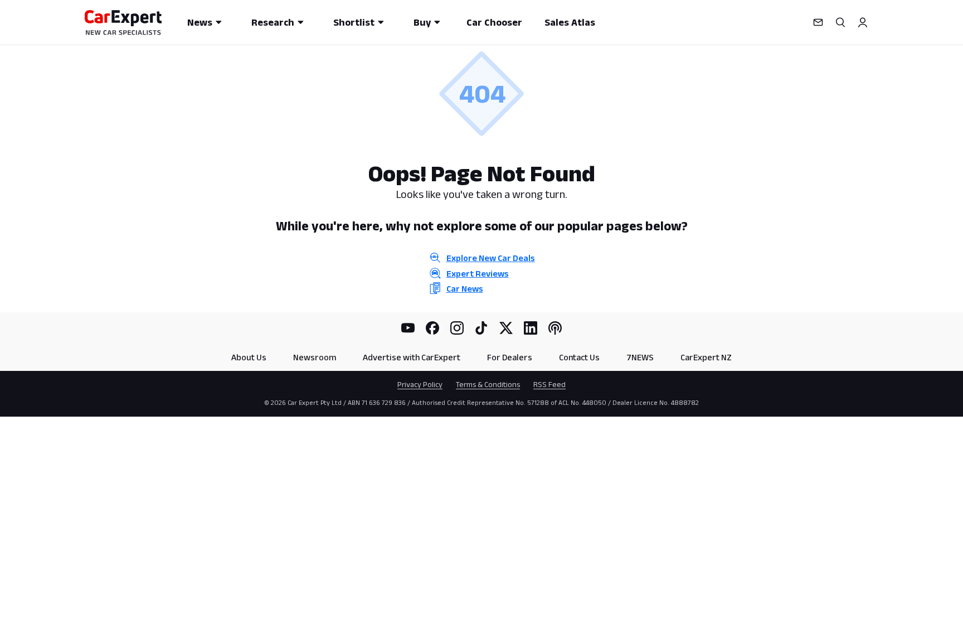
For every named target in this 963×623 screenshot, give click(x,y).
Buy (422, 22)
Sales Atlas (569, 22)
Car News (464, 288)
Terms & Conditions (488, 384)
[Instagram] (457, 328)
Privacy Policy (419, 384)
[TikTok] (481, 328)
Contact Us (579, 357)
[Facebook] (432, 328)
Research (272, 22)
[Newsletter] (818, 22)
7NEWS (640, 357)
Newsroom (314, 357)
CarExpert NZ (706, 357)
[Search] (840, 22)
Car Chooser (494, 22)
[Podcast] (555, 328)
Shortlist (353, 22)
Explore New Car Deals (490, 258)
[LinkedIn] (530, 328)
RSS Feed (549, 384)
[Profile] (863, 22)
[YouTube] (408, 328)
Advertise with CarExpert (411, 357)
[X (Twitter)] (506, 328)
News (199, 22)
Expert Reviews (477, 273)
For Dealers (509, 357)
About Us (248, 357)
